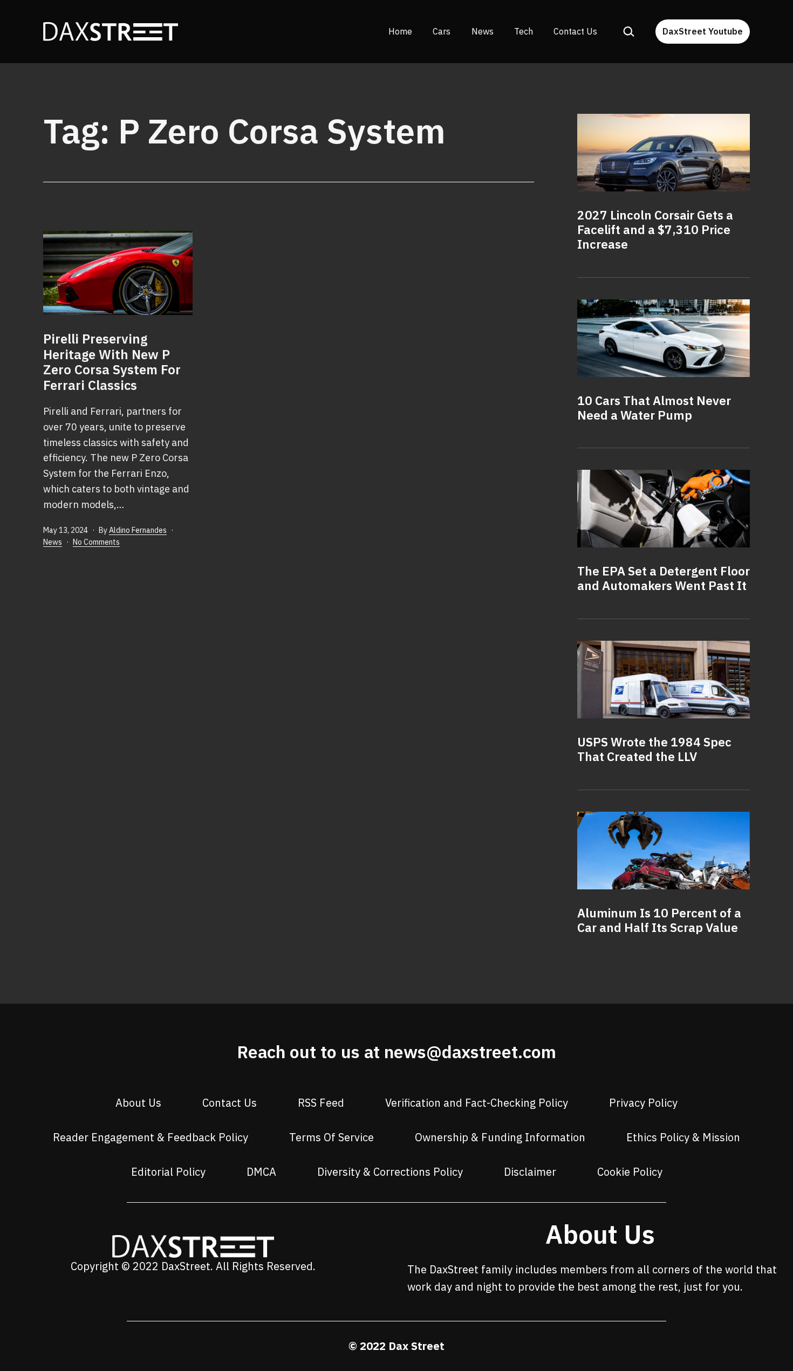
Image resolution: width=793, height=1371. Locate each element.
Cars (441, 31)
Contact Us (575, 31)
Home (400, 31)
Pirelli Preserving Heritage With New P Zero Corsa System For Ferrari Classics (112, 362)
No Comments (96, 542)
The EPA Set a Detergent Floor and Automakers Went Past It (663, 578)
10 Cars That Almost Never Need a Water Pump (654, 407)
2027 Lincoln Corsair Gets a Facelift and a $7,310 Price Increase (655, 229)
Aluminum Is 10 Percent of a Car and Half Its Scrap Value (659, 920)
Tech (523, 31)
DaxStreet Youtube (702, 31)
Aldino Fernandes (138, 530)
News (482, 31)
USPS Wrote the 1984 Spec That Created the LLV (654, 749)
